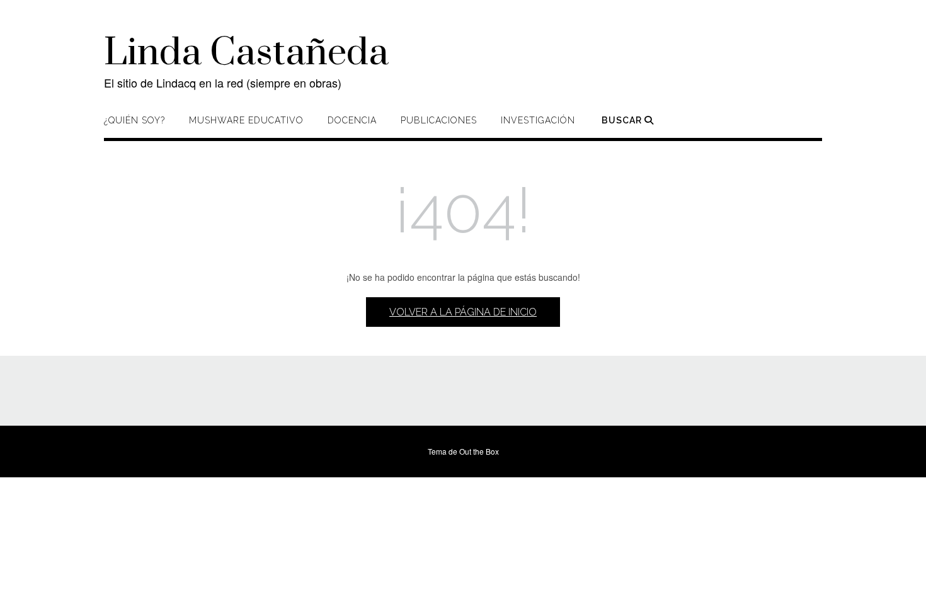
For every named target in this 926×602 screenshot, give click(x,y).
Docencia (352, 120)
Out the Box (479, 451)
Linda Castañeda (246, 53)
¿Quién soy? (134, 120)
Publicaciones (439, 120)
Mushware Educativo (246, 120)
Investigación (538, 120)
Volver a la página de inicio (463, 312)
